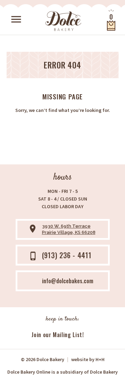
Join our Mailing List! (58, 335)
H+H (88, 359)
